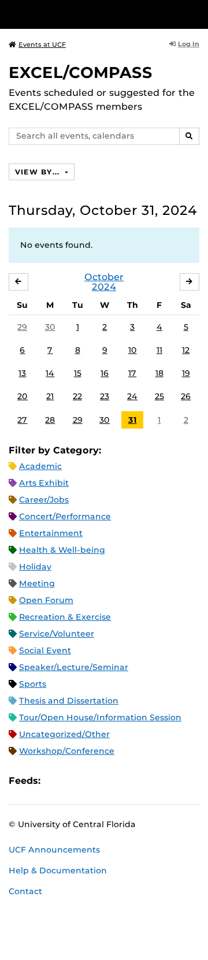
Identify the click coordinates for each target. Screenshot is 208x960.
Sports (32, 684)
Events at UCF (42, 44)
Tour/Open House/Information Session (100, 717)
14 (50, 373)
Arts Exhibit (44, 483)
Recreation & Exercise (65, 617)
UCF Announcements (54, 849)
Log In (188, 44)
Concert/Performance (65, 516)
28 (50, 420)
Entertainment (51, 533)
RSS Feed (95, 780)
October (104, 276)
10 (132, 350)
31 (132, 420)
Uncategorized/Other (64, 734)
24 (132, 396)
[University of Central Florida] (87, 14)
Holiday (35, 566)
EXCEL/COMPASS (81, 72)
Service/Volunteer (56, 633)
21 (50, 396)
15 (77, 373)
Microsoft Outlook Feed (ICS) (75, 780)
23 (104, 396)
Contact (25, 891)
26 (186, 396)
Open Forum (46, 600)
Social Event (45, 650)
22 (77, 396)
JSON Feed (134, 780)
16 (105, 373)
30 (50, 327)
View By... (38, 172)
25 (159, 396)
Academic (40, 466)
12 (186, 350)
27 (22, 420)
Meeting (37, 583)
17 (132, 373)
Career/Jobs (44, 499)
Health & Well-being (62, 550)
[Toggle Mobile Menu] (196, 14)
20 (22, 396)
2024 (104, 286)
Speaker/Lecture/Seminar (73, 667)
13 (22, 373)
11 (159, 350)
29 (22, 327)
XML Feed (114, 780)
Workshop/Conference (66, 751)
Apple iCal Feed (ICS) (55, 780)
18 (159, 373)
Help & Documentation (58, 870)
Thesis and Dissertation (68, 700)
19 (186, 373)
